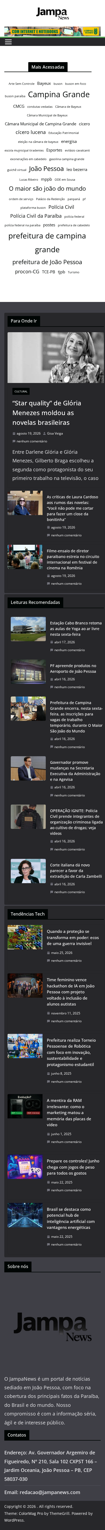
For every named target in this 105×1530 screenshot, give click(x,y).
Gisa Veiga (55, 433)
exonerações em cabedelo (28, 159)
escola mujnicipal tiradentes (24, 150)
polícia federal (74, 216)
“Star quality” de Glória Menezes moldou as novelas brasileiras (46, 412)
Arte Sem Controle (21, 84)
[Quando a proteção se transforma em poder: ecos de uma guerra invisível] (25, 947)
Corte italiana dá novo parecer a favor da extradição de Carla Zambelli (76, 870)
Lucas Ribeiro (28, 179)
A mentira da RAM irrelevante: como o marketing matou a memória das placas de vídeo (69, 1112)
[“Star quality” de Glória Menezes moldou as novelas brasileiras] (56, 357)
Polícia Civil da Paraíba (36, 216)
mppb (46, 179)
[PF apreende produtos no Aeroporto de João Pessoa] (28, 676)
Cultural (21, 391)
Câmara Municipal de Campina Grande (40, 123)
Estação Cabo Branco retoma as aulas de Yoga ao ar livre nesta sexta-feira (76, 628)
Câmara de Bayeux (68, 107)
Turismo (73, 272)
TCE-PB (48, 271)
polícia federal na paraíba (22, 225)
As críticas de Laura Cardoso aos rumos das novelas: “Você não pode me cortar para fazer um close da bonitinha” (72, 508)
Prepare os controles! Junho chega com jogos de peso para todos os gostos (73, 1167)
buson (58, 84)
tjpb (61, 271)
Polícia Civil (61, 207)
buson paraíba (15, 96)
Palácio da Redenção (50, 199)
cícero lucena (31, 132)
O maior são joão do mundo (47, 188)
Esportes (54, 150)
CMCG (18, 106)
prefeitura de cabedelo (74, 225)
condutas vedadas (39, 107)
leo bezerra (76, 169)
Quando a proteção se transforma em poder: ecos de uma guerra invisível (73, 937)
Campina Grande (59, 94)
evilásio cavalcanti (77, 150)
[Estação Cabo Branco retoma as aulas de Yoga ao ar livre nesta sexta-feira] (28, 636)
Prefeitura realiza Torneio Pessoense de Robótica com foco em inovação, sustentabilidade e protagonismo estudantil (71, 1052)
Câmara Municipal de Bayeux (47, 115)
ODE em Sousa (65, 179)
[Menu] (8, 42)
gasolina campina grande (66, 159)
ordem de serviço (21, 199)
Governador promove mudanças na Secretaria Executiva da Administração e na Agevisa (75, 771)
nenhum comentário (32, 441)
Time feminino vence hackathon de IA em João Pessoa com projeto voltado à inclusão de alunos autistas (70, 992)
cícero (84, 123)
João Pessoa (46, 168)
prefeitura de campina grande (47, 242)
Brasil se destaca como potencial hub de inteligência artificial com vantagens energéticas (71, 1218)
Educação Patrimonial (63, 133)
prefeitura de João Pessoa (47, 262)
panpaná (74, 199)
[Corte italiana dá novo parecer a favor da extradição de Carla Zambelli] (28, 878)
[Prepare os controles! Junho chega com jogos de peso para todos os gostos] (25, 1177)
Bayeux (44, 83)
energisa (69, 141)
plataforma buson (33, 208)
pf (84, 199)
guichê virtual (16, 170)
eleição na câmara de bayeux (38, 142)
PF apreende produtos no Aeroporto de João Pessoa (73, 668)
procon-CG (27, 271)
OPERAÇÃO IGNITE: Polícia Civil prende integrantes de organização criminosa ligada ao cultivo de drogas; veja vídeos (76, 822)
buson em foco (75, 84)
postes (49, 224)
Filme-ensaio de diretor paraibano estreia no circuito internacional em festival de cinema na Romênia (73, 559)
